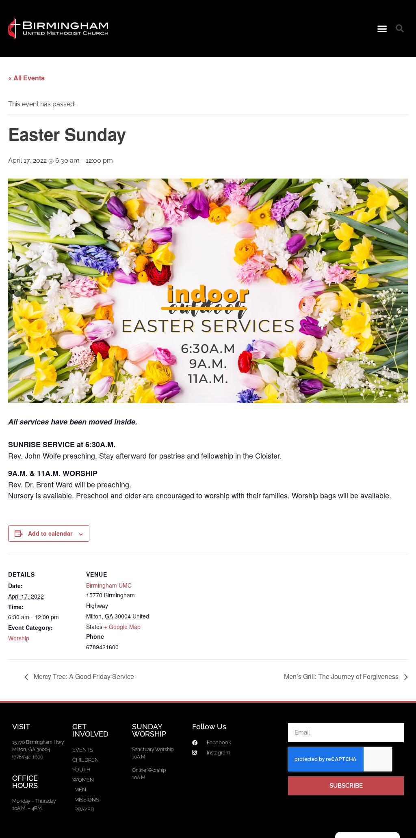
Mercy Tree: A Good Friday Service (83, 676)
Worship (18, 638)
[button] (382, 28)
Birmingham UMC (109, 585)
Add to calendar (50, 533)
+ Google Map (122, 627)
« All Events (26, 77)
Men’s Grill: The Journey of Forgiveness (342, 676)
